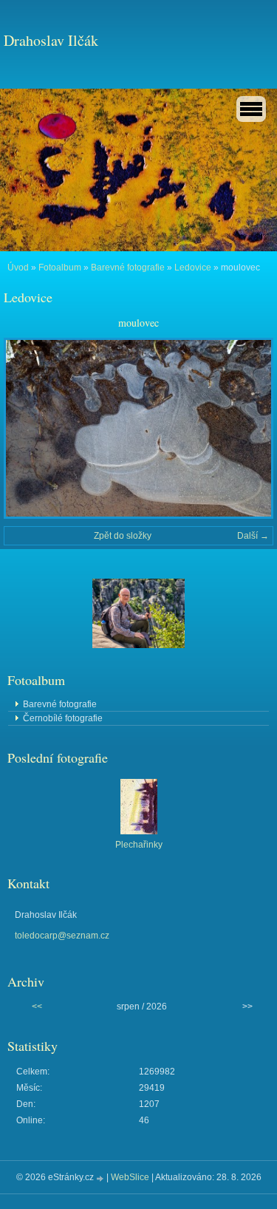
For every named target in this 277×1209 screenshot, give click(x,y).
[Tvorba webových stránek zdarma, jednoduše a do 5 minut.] (101, 1178)
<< (37, 1006)
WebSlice (130, 1177)
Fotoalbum (59, 267)
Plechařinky (139, 845)
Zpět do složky (122, 536)
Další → (253, 536)
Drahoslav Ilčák (51, 40)
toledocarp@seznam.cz (62, 935)
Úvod (18, 267)
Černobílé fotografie (63, 718)
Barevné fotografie (128, 267)
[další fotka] (249, 428)
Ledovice (192, 267)
